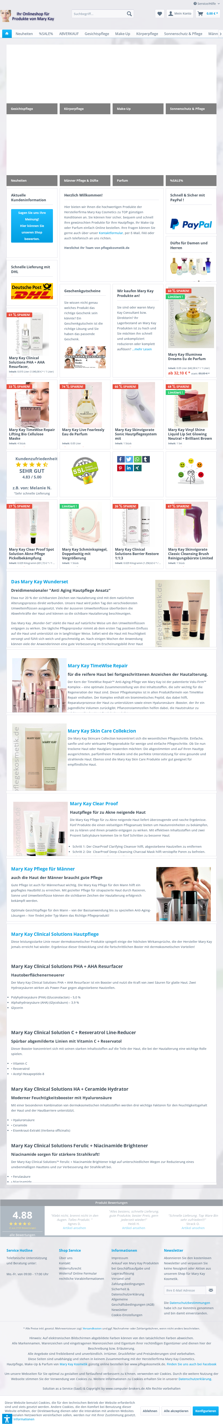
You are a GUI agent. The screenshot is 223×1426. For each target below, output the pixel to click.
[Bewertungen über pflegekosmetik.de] (191, 470)
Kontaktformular (111, 233)
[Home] (7, 34)
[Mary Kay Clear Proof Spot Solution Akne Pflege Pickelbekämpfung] (32, 524)
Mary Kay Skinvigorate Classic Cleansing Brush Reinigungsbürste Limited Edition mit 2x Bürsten (190, 553)
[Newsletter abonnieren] (211, 1290)
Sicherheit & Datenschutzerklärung (128, 1291)
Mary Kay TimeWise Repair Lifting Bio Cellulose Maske (32, 434)
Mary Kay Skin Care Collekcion (102, 731)
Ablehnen (150, 1411)
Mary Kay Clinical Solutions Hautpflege (55, 934)
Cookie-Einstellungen (127, 1315)
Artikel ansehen (74, 1228)
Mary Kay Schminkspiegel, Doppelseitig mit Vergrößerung (85, 553)
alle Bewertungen (22, 1235)
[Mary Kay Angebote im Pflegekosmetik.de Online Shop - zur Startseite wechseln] (27, 18)
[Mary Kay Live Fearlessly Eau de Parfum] (85, 405)
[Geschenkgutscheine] (85, 357)
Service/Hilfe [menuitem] (207, 4)
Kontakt (64, 1263)
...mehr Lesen (142, 349)
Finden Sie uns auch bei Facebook (191, 1364)
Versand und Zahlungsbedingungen (128, 1281)
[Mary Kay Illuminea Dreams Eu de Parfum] (191, 317)
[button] (121, 459)
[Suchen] (129, 13)
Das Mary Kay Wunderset (39, 582)
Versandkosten (92, 1328)
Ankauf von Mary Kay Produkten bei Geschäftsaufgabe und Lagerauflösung (135, 1268)
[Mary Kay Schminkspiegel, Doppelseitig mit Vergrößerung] (85, 524)
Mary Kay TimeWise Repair (98, 666)
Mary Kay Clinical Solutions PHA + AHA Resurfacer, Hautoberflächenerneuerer (32, 362)
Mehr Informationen (19, 1419)
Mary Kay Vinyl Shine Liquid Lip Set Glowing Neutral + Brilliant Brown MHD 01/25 (190, 434)
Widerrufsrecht (70, 1268)
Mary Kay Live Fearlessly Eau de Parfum (83, 432)
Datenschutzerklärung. (195, 1379)
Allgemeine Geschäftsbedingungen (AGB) (133, 1302)
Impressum (120, 1258)
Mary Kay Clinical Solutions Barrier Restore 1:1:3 (137, 553)
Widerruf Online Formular (78, 1273)
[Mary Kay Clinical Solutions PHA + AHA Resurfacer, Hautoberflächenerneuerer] (32, 333)
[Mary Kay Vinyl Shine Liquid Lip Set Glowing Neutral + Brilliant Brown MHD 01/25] (191, 405)
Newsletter (119, 1310)
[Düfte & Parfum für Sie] (191, 266)
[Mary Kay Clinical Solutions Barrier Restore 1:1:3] (138, 524)
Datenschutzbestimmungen (190, 1303)
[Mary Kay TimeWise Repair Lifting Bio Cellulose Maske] (32, 405)
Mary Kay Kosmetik (74, 1364)
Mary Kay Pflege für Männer (43, 869)
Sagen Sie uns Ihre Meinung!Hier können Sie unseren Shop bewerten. (32, 226)
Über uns (66, 1258)
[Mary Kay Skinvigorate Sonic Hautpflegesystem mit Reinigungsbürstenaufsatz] (138, 405)
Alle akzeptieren (176, 1411)
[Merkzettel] (159, 13)
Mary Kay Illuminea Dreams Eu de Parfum (187, 356)
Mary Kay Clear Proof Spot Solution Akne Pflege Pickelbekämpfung (31, 553)
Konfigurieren (205, 1411)
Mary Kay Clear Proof (94, 803)
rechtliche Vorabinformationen (81, 1279)
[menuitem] (103, 13)
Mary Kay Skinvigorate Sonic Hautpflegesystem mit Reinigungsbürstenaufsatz (138, 434)
